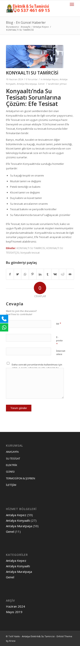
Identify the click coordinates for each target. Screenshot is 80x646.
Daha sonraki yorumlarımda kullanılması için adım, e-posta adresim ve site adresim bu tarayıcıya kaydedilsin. (37, 368)
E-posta (59, 341)
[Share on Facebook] (10, 274)
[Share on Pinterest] (32, 274)
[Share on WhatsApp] (25, 274)
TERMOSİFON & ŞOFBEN (20, 478)
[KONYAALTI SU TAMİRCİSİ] (35, 56)
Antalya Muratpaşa (27, 83)
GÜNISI (10, 471)
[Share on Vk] (55, 274)
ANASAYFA (12, 452)
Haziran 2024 (15, 606)
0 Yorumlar (32, 79)
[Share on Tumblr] (47, 274)
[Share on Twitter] (17, 274)
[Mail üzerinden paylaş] (70, 274)
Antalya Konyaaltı (18, 520)
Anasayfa (25, 26)
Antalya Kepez (41, 26)
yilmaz (63, 83)
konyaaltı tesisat (30, 252)
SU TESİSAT (13, 458)
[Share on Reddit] (62, 274)
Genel (41, 83)
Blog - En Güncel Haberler (26, 22)
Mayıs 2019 (14, 612)
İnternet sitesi (60, 352)
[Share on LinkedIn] (40, 274)
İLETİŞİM (11, 485)
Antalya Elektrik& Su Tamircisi (38, 636)
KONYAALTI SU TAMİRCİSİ (32, 73)
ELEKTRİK (11, 465)
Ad (58, 323)
